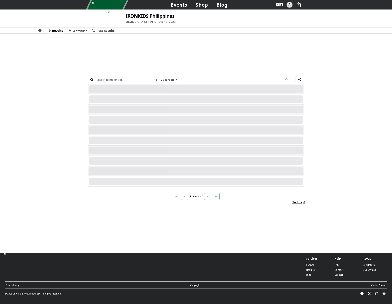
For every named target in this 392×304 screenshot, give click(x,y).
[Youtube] (384, 294)
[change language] (279, 4)
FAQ (336, 265)
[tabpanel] (196, 142)
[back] (184, 196)
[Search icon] (91, 80)
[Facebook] (362, 294)
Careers (338, 274)
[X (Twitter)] (369, 294)
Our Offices (369, 270)
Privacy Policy (12, 285)
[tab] (40, 30)
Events (179, 4)
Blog (221, 4)
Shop (202, 4)
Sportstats (369, 265)
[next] (207, 196)
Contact (338, 270)
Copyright (195, 285)
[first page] (176, 196)
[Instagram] (377, 294)
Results (310, 270)
